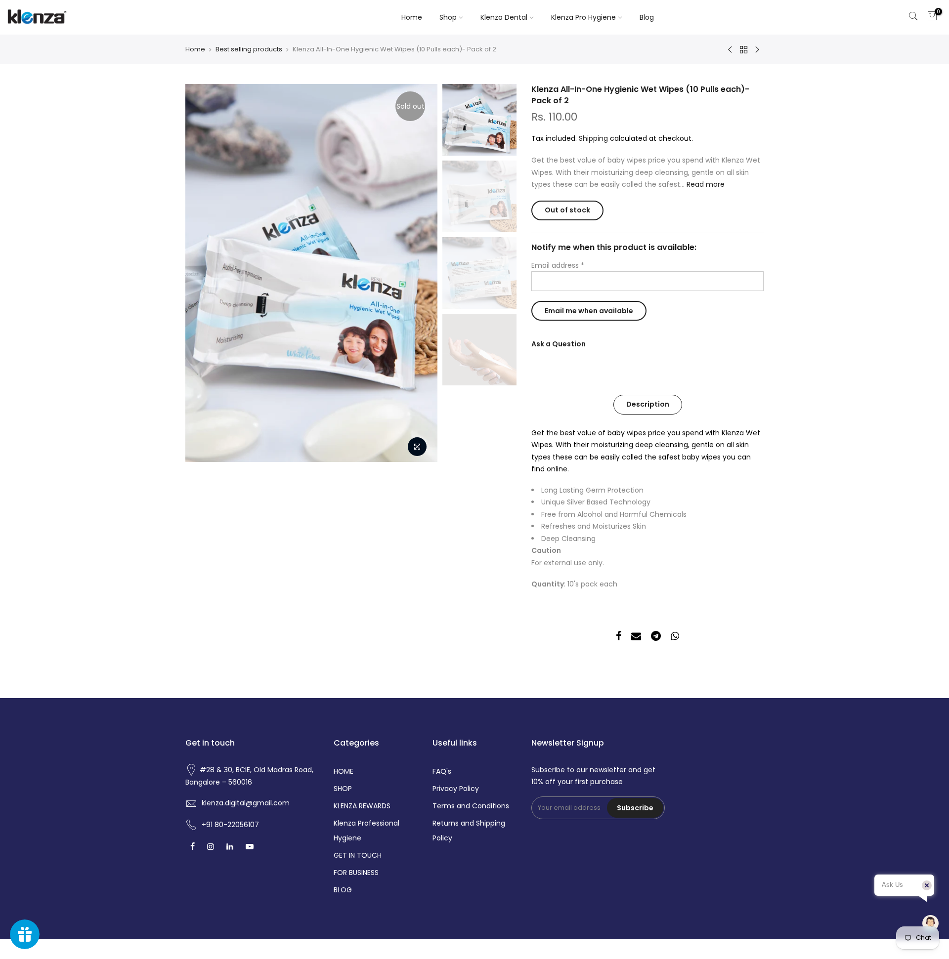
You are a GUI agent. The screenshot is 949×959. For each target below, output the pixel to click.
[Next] (420, 273)
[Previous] (203, 273)
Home (411, 17)
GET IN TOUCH (358, 855)
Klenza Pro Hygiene (583, 17)
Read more (705, 184)
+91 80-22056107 (230, 825)
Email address (557, 265)
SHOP (343, 788)
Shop (448, 17)
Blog (647, 17)
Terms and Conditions (470, 806)
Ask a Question (558, 344)
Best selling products (249, 49)
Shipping (593, 138)
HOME (343, 771)
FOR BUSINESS (356, 872)
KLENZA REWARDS (362, 806)
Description (647, 404)
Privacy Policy (455, 788)
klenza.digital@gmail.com (246, 803)
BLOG (343, 890)
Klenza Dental (503, 17)
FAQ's (441, 771)
